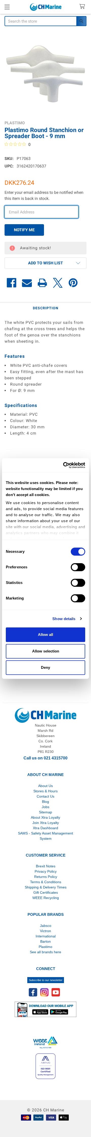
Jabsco (45, 926)
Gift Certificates (45, 892)
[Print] (42, 283)
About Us (45, 786)
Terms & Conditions (45, 882)
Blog (45, 802)
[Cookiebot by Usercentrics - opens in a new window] (64, 465)
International (46, 936)
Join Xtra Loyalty (45, 823)
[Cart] (83, 6)
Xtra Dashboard (45, 828)
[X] (58, 283)
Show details (63, 619)
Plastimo (45, 947)
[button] (45, 263)
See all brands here (45, 952)
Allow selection (45, 651)
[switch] (78, 567)
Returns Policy (45, 877)
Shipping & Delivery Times (45, 887)
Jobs (45, 807)
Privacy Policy (46, 871)
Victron (45, 931)
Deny (45, 667)
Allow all (45, 634)
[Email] (27, 283)
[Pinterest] (73, 283)
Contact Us (45, 796)
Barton (45, 941)
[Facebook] (11, 283)
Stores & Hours (45, 791)
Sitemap (45, 812)
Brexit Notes (45, 866)
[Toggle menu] (7, 7)
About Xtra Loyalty (45, 817)
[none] (45, 73)
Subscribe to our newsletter (45, 980)
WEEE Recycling (45, 898)
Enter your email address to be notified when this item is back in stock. (44, 195)
